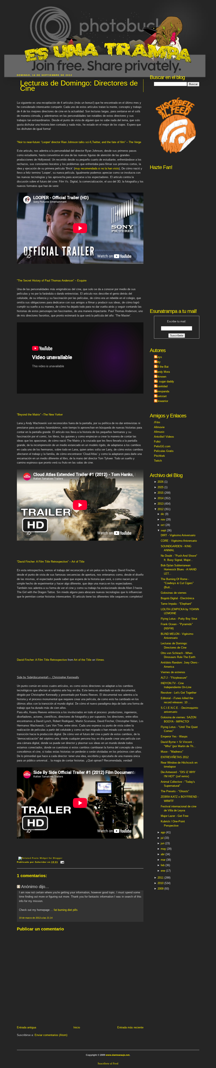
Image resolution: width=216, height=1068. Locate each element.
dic (162, 514)
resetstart (161, 396)
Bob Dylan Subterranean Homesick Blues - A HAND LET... (178, 569)
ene (163, 870)
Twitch (158, 460)
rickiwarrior (161, 401)
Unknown (160, 376)
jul (162, 837)
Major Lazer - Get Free (174, 815)
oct (163, 525)
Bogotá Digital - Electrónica (177, 598)
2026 (160, 481)
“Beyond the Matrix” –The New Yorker (40, 414)
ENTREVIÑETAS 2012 (175, 757)
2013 (160, 503)
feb (163, 865)
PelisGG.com (162, 446)
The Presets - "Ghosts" (175, 791)
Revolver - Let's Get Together (178, 692)
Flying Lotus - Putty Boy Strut (179, 618)
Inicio (76, 1027)
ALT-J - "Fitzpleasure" (174, 677)
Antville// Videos (164, 436)
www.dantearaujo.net (118, 1055)
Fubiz (157, 441)
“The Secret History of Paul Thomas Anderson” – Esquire (51, 280)
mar (163, 859)
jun (162, 843)
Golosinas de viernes (173, 592)
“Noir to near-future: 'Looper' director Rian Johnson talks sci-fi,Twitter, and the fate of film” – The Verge (79, 142)
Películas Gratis (164, 451)
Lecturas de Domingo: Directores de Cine (79, 85)
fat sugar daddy (164, 381)
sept (163, 530)
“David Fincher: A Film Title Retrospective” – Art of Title (50, 561)
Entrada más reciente (130, 1027)
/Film (157, 422)
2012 (160, 509)
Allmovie (159, 427)
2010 (160, 883)
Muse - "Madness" (172, 751)
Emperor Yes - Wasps (174, 736)
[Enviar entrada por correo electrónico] (62, 862)
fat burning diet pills (66, 909)
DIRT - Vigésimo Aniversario (178, 535)
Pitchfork (159, 455)
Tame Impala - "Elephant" (176, 603)
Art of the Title (82, 659)
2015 (160, 492)
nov (163, 519)
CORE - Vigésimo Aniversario (179, 540)
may (163, 848)
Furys (158, 357)
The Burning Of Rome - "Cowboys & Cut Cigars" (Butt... (177, 583)
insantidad (161, 386)
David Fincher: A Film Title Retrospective (42, 659)
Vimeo (100, 659)
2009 (160, 888)
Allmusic (159, 431)
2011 (160, 877)
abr (163, 854)
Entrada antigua (26, 1027)
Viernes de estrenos (173, 672)
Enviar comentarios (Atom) (51, 1035)
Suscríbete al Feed (108, 1063)
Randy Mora (162, 371)
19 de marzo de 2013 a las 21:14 (36, 918)
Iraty (158, 361)
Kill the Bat (162, 366)
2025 (160, 487)
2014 (160, 498)
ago (163, 832)
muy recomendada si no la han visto (97, 168)
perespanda (162, 391)
